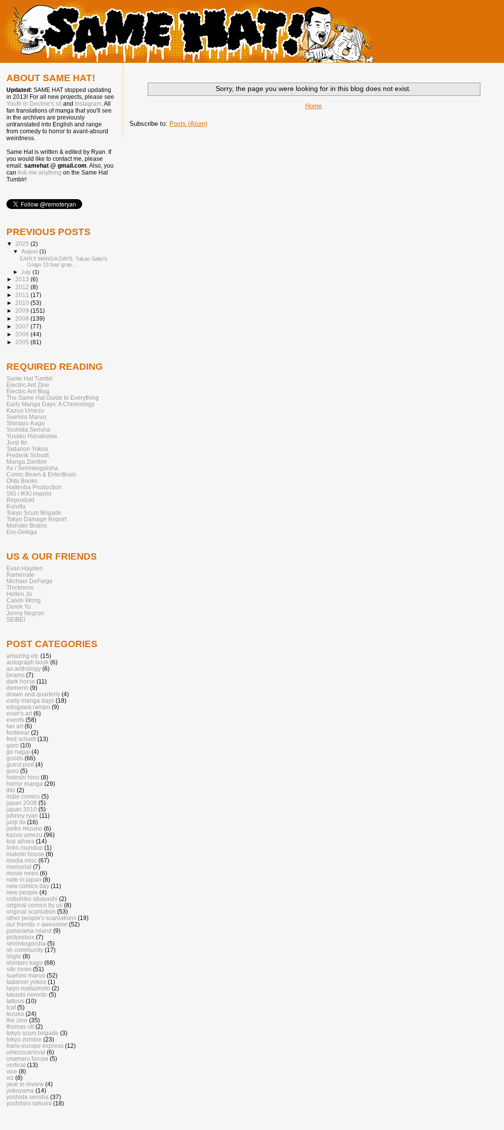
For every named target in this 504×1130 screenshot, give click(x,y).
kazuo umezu (24, 835)
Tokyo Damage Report (36, 519)
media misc (21, 860)
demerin (17, 687)
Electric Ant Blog (28, 391)
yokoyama (20, 1090)
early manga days (30, 700)
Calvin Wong (23, 600)
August (30, 251)
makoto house (25, 854)
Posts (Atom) (188, 123)
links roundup (24, 847)
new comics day (27, 886)
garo (12, 745)
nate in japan (23, 879)
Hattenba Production (34, 487)
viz (10, 1077)
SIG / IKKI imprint (28, 493)
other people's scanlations (41, 918)
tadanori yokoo (26, 982)
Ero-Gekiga (21, 532)
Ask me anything (39, 172)
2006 (23, 334)
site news (19, 969)
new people (22, 892)
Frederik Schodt (27, 455)
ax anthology (23, 668)
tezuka (15, 1014)
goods (14, 758)
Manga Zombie (26, 461)
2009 (23, 310)
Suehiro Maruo (26, 417)
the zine (17, 1020)
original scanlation (31, 911)
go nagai (18, 751)
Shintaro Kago (25, 423)
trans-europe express (34, 1045)
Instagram (88, 103)
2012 (23, 287)
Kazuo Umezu (25, 410)
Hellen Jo (19, 594)
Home (313, 106)
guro (12, 771)
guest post (20, 764)
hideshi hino (22, 777)
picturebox (20, 937)
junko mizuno (24, 828)
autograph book (27, 662)
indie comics (23, 796)
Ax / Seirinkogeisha (32, 468)
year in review (25, 1084)
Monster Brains (26, 525)
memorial (19, 866)
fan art (14, 726)
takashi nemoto (26, 994)
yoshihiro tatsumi (29, 1103)
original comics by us (34, 905)
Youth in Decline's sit (34, 103)
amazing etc (22, 656)
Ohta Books (21, 480)
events (15, 719)
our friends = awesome (36, 924)
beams (15, 675)
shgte (13, 956)
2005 (23, 342)
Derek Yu (18, 606)
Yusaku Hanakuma (31, 436)
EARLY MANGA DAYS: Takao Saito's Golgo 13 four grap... (63, 262)
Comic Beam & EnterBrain (41, 474)
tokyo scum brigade (32, 1033)
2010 (23, 302)
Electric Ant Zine (27, 385)
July (26, 272)
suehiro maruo (25, 975)
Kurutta (16, 506)
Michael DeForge (29, 581)
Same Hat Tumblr (29, 378)
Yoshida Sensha (28, 429)
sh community (24, 950)
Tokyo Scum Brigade (34, 512)
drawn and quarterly (33, 694)
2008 (23, 318)
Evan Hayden (24, 568)
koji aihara (20, 841)
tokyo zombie (24, 1039)
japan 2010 (21, 809)
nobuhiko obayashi (32, 898)
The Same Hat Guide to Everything (52, 397)
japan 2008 (21, 803)
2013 (23, 279)
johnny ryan (22, 815)
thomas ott (20, 1026)
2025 (23, 243)
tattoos (15, 1001)
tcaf (11, 1007)
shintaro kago (24, 962)
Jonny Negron (25, 613)
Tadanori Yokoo (27, 449)
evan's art (19, 713)
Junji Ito (16, 442)
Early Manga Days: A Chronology (50, 404)
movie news (22, 873)
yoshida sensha (27, 1097)
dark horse (20, 681)
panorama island (29, 930)
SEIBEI (15, 619)
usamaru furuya (27, 1058)
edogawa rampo (28, 707)
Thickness (19, 587)
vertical (16, 1065)
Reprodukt (20, 500)
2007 (23, 326)
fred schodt (21, 739)
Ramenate (20, 574)
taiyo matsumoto (28, 988)
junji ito (16, 822)
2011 (23, 295)
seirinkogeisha (26, 943)
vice (11, 1071)
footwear (18, 732)
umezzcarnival (25, 1052)
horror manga (24, 783)
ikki (10, 790)
